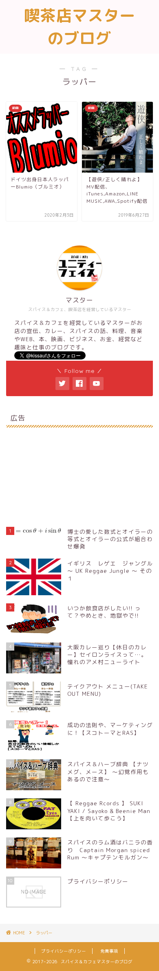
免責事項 (109, 951)
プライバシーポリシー (63, 951)
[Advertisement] (79, 472)
